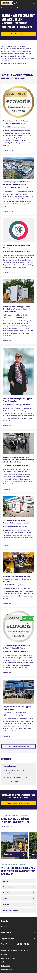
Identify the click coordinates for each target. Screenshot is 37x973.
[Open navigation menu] (34, 2)
